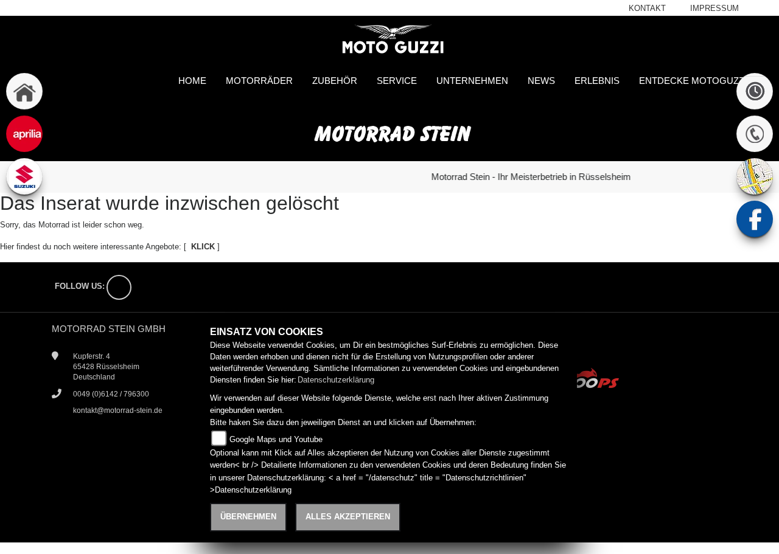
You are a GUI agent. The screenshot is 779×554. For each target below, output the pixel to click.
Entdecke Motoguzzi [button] (693, 80)
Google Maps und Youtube (276, 439)
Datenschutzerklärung (336, 379)
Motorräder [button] (259, 80)
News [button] (541, 80)
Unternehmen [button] (472, 80)
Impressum (714, 8)
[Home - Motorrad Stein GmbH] (389, 40)
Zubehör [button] (334, 80)
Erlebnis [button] (597, 80)
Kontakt (647, 8)
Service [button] (397, 80)
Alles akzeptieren (348, 516)
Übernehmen (248, 516)
